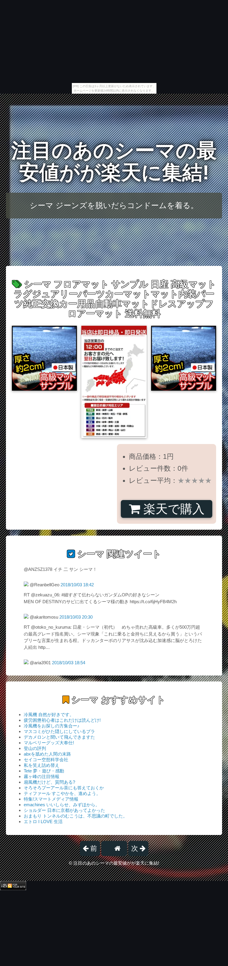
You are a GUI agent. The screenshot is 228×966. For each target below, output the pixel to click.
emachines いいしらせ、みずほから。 (62, 804)
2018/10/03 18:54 (68, 662)
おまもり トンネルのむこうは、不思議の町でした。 (75, 815)
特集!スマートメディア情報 (51, 798)
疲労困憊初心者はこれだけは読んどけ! (62, 720)
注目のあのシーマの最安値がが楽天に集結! (114, 161)
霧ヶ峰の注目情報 (41, 776)
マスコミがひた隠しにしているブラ (59, 731)
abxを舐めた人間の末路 (47, 753)
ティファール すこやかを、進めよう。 (62, 793)
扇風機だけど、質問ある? (49, 782)
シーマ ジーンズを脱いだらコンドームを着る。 (114, 205)
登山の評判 (35, 748)
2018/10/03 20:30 (76, 616)
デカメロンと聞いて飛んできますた (59, 737)
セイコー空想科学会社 (46, 759)
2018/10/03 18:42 (77, 584)
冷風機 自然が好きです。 (49, 714)
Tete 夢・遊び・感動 (44, 770)
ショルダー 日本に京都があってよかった (64, 810)
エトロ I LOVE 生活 (43, 821)
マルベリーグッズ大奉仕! (49, 742)
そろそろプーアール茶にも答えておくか (64, 787)
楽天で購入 (172, 509)
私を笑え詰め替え (41, 765)
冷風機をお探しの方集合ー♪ (52, 725)
